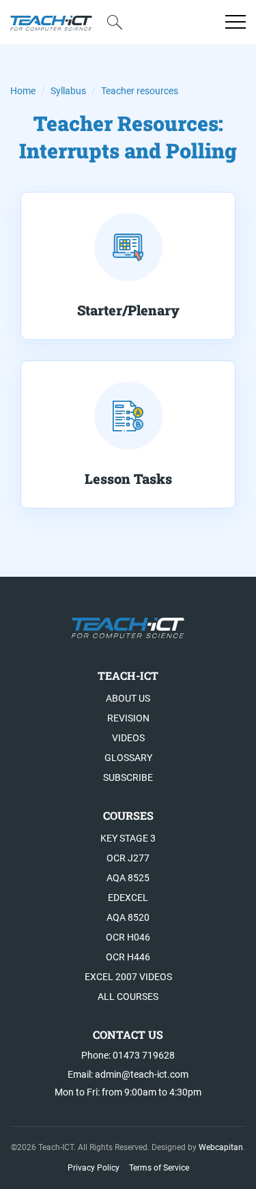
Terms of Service (159, 1168)
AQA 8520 (128, 917)
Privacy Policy (93, 1168)
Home (22, 90)
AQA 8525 (128, 877)
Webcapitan (221, 1147)
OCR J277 (128, 858)
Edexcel (128, 897)
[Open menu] (235, 22)
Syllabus (68, 90)
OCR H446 (128, 956)
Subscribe (128, 777)
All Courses (128, 996)
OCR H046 (128, 937)
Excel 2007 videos (128, 976)
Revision (128, 718)
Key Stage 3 (128, 838)
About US (128, 698)
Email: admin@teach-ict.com (128, 1074)
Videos (128, 737)
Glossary (128, 757)
